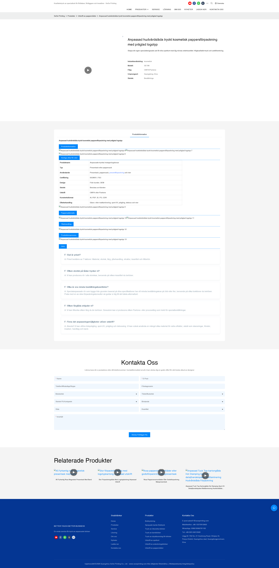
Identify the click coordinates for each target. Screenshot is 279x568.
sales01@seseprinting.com (198, 521)
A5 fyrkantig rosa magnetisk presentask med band (74, 479)
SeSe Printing (59, 16)
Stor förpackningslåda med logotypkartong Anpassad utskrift (117, 481)
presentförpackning (116, 173)
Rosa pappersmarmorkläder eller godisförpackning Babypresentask (161, 481)
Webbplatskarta (175, 564)
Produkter (71, 16)
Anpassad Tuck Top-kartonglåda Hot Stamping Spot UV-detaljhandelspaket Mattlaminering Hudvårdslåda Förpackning (205, 487)
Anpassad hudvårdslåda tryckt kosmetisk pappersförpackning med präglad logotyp (131, 16)
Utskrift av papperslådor (87, 16)
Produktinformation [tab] (139, 134)
